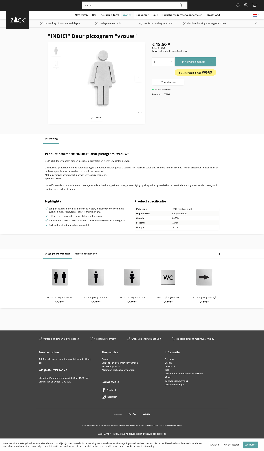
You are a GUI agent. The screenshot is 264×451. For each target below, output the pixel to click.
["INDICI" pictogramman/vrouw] (60, 277)
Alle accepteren (232, 444)
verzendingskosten (118, 425)
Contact (106, 359)
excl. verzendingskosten (176, 51)
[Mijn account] (246, 5)
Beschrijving (51, 138)
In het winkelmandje (193, 61)
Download (170, 366)
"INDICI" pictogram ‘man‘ (95, 297)
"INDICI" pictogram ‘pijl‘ (204, 297)
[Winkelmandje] (254, 5)
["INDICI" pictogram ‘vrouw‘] (132, 277)
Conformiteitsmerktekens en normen (184, 373)
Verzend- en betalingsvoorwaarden (120, 362)
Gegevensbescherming (176, 380)
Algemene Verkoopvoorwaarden (118, 369)
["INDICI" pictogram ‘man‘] (96, 277)
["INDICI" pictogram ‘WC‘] (168, 277)
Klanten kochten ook (86, 253)
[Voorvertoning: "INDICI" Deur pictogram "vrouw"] (56, 50)
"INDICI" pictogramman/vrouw (61, 297)
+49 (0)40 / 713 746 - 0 (53, 370)
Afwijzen (214, 444)
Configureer (250, 444)
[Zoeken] (180, 5)
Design (168, 362)
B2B (167, 369)
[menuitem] (134, 5)
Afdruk (168, 377)
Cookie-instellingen (174, 384)
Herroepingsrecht (111, 366)
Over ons (169, 359)
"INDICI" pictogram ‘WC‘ (168, 297)
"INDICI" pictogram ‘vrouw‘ (132, 297)
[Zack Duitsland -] (18, 19)
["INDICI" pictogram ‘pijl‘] (204, 277)
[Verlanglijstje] (238, 5)
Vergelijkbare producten (57, 253)
